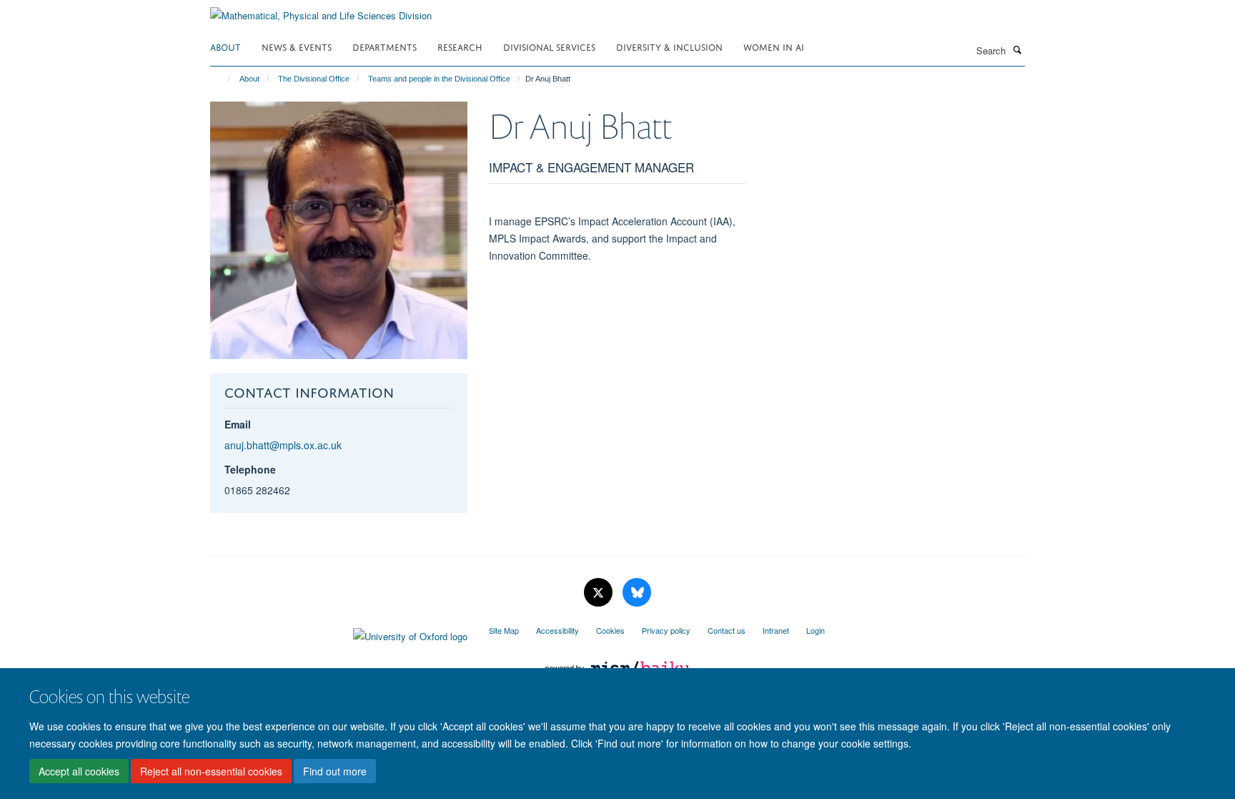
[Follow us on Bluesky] (637, 592)
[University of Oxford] (338, 633)
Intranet (776, 630)
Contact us (726, 630)
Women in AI (773, 46)
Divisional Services (549, 46)
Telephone (250, 469)
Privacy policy (666, 630)
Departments (384, 46)
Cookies (610, 630)
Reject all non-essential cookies (211, 771)
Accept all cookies (79, 771)
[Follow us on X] (599, 592)
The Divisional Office (313, 78)
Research (459, 46)
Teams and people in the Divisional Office (439, 78)
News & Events (297, 46)
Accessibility (557, 630)
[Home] (222, 79)
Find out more (335, 771)
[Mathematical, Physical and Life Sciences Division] (321, 10)
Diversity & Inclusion (669, 46)
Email (237, 424)
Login (815, 630)
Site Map (504, 630)
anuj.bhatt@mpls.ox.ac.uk (283, 445)
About (225, 46)
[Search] (1017, 49)
